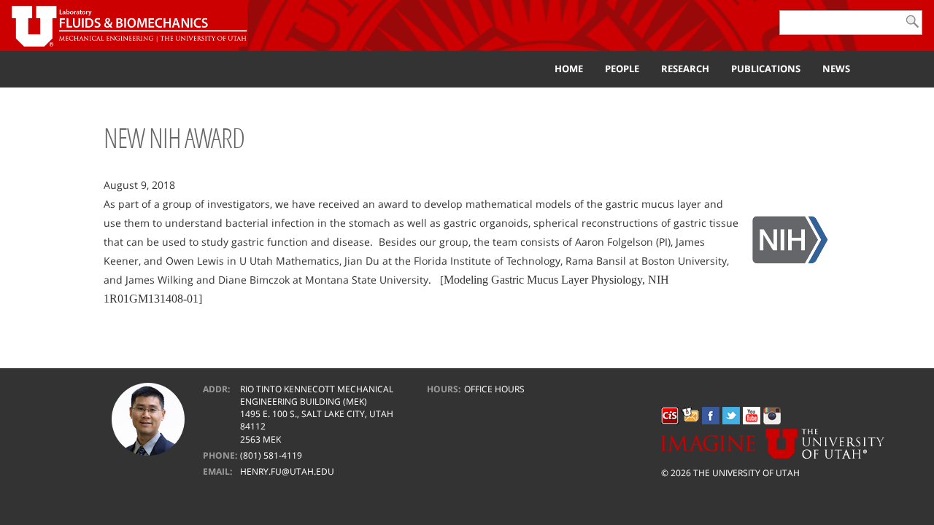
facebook (710, 415)
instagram (772, 415)
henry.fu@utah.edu (287, 471)
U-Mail (690, 415)
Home (569, 68)
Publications (765, 68)
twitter (731, 415)
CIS (670, 415)
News (836, 68)
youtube (751, 415)
